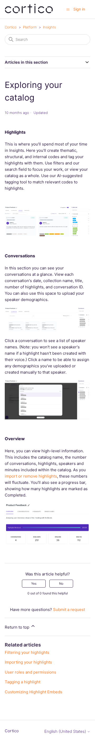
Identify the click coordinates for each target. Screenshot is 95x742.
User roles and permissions (30, 672)
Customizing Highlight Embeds (33, 691)
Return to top (17, 627)
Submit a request (69, 609)
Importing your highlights (28, 662)
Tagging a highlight (22, 681)
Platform (30, 27)
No (61, 583)
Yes (33, 583)
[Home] (29, 11)
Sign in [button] (79, 9)
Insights (49, 27)
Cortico (11, 27)
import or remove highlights (31, 476)
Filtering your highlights (27, 652)
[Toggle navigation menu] (68, 9)
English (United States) (65, 731)
